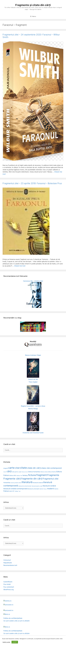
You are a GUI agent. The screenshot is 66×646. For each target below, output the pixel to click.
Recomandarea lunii (10, 565)
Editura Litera (44, 471)
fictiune (32, 475)
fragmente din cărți (31, 478)
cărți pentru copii (16, 471)
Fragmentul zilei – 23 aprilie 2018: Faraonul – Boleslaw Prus (32, 183)
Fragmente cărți (12, 478)
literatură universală (33, 488)
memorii (41, 488)
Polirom (6, 491)
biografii (5, 468)
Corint (4, 471)
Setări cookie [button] (6, 642)
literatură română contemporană (15, 489)
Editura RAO (12, 475)
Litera (19, 482)
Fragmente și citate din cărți (33, 5)
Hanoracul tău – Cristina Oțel (33, 281)
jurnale (16, 482)
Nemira (56, 488)
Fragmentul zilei (50, 478)
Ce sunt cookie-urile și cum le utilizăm (16, 621)
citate (23, 467)
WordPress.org (8, 589)
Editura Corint (25, 471)
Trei (19, 491)
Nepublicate (7, 563)
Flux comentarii (8, 587)
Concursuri (7, 560)
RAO (10, 491)
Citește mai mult (19, 266)
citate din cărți (34, 468)
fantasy (25, 475)
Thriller (16, 491)
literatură (27, 482)
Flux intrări (7, 584)
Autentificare (7, 582)
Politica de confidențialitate (12, 618)
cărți (9, 471)
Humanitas (6, 482)
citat (17, 468)
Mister (45, 488)
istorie (12, 482)
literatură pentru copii (37, 486)
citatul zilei (45, 468)
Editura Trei (19, 475)
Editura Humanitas (34, 472)
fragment (41, 475)
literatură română (49, 486)
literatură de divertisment (24, 486)
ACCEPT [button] (15, 642)
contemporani (56, 468)
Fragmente (53, 475)
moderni (50, 489)
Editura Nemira (52, 471)
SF (13, 491)
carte (11, 467)
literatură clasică (38, 482)
